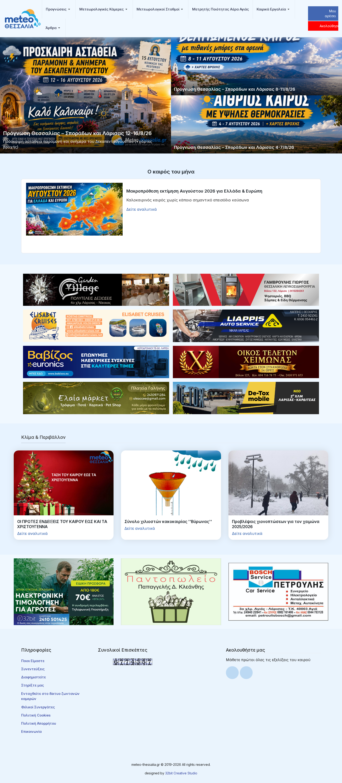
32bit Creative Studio (181, 773)
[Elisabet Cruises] (96, 325)
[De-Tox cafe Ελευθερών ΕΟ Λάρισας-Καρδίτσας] (246, 397)
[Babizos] (96, 361)
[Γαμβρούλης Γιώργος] (246, 289)
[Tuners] (64, 591)
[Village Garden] (96, 289)
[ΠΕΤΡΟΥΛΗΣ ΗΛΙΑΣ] (278, 591)
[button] (58, 9)
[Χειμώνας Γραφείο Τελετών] (246, 361)
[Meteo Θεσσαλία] (23, 18)
